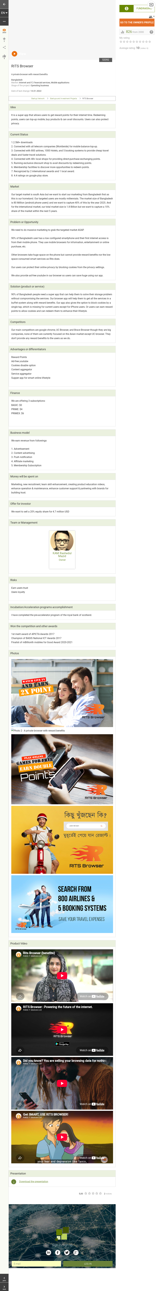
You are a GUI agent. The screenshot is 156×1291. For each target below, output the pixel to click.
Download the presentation (33, 1181)
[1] (85, 1193)
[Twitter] (66, 1252)
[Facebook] (57, 1252)
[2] (89, 1193)
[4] (96, 1193)
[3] (93, 1193)
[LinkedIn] (48, 1252)
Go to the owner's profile (137, 21)
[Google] (76, 1252)
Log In (88, 1263)
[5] (100, 1193)
